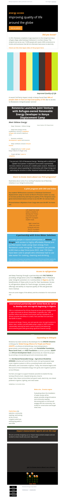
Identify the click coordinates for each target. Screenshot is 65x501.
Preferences (25, 490)
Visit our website (15, 28)
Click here (54, 1)
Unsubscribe (33, 490)
